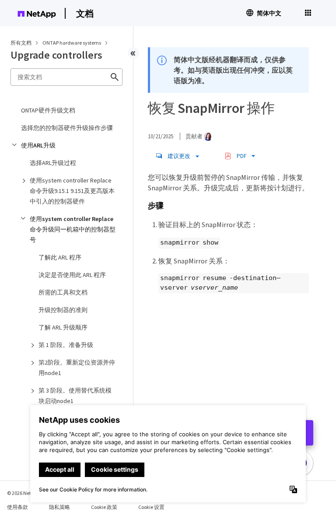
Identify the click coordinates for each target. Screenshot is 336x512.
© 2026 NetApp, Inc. (28, 493)
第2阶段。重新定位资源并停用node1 (76, 367)
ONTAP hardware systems (72, 42)
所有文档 (21, 42)
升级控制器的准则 (63, 310)
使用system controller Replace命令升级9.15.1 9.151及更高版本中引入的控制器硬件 (72, 190)
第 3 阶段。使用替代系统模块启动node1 (75, 395)
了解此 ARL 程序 (59, 257)
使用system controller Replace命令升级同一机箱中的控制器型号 (73, 229)
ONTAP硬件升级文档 (48, 110)
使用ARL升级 (38, 145)
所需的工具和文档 (63, 292)
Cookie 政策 (104, 507)
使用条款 (17, 507)
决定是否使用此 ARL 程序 (72, 275)
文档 (85, 13)
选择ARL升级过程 (53, 163)
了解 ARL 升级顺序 (63, 327)
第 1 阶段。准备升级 (65, 345)
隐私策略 (59, 507)
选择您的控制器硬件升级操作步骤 (67, 128)
